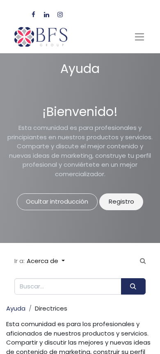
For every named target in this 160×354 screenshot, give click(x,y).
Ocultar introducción (57, 201)
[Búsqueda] (133, 286)
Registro (121, 201)
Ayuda (15, 308)
